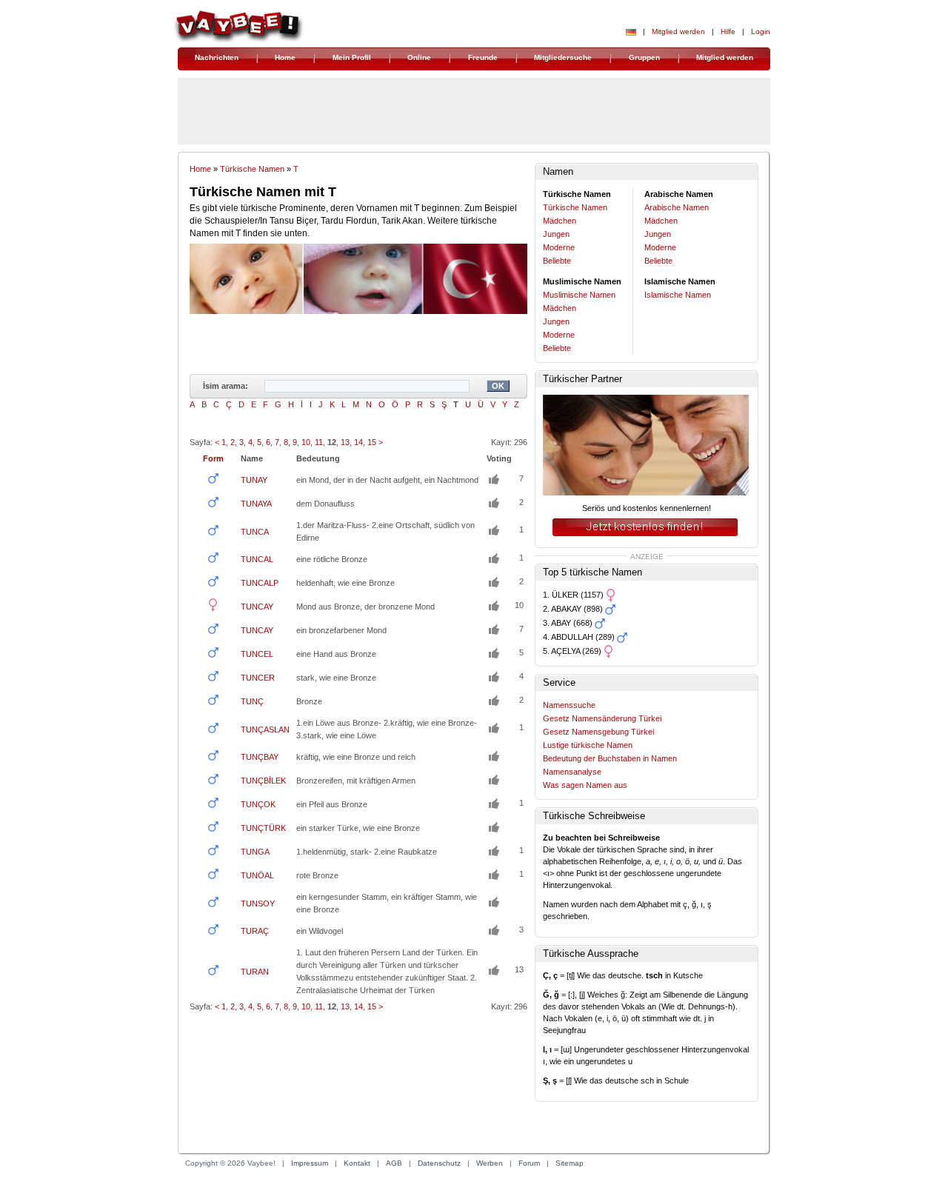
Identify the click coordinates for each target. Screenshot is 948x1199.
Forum (529, 1163)
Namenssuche (569, 705)
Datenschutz (439, 1163)
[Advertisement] (358, 1080)
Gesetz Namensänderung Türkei (602, 718)
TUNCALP (259, 582)
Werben (489, 1163)
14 (358, 442)
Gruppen (644, 57)
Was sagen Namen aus (585, 785)
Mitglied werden (678, 31)
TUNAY (254, 479)
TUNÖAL (257, 875)
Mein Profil (352, 57)
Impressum (309, 1163)
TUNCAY (257, 606)
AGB (394, 1163)
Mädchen (559, 220)
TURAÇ (255, 930)
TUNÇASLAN (265, 729)
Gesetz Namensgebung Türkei (598, 731)
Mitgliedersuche (563, 57)
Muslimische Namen (579, 294)
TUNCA (255, 531)
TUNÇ (252, 701)
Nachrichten (216, 57)
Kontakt (357, 1163)
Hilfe (728, 31)
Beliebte (557, 260)
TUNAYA (256, 503)
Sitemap (569, 1163)
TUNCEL (257, 653)
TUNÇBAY (259, 756)
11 (319, 442)
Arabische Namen (676, 207)
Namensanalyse (572, 771)
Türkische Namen (252, 168)
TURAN (255, 971)
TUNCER (258, 677)
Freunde (483, 57)
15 (371, 442)
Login (760, 31)
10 (305, 442)
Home (285, 57)
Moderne (559, 247)
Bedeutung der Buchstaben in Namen (610, 758)
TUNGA (255, 851)
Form (213, 458)
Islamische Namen (677, 294)
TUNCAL (257, 559)
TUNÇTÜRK (263, 828)
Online (419, 57)
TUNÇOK (258, 804)
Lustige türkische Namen (587, 745)
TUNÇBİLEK (263, 780)
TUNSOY (258, 903)
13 (345, 442)
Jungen (556, 234)
